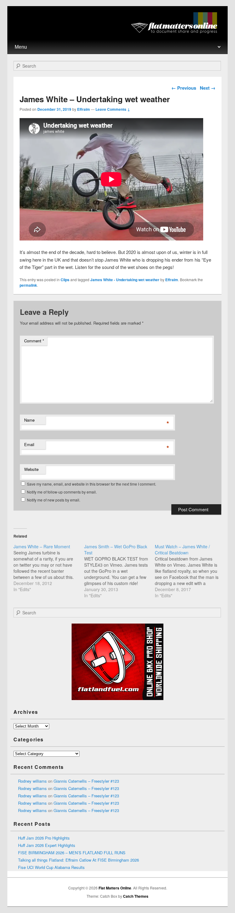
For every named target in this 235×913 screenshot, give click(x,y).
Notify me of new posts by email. (53, 499)
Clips (65, 279)
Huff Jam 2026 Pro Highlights (44, 838)
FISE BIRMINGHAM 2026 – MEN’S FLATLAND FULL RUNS (71, 852)
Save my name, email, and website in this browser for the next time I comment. (91, 483)
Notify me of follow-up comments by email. (62, 491)
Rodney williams (32, 781)
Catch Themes (135, 896)
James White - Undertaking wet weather (124, 279)
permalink (28, 285)
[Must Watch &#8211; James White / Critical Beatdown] (190, 570)
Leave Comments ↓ (112, 109)
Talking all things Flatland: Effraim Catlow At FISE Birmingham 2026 (78, 860)
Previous (183, 87)
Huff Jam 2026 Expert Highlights (46, 845)
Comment (34, 341)
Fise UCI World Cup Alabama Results (51, 867)
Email (29, 444)
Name (29, 420)
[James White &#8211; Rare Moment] (48, 567)
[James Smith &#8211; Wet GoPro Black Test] (119, 570)
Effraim (83, 109)
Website (31, 469)
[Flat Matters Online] (176, 31)
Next (207, 87)
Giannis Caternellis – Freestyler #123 (86, 781)
